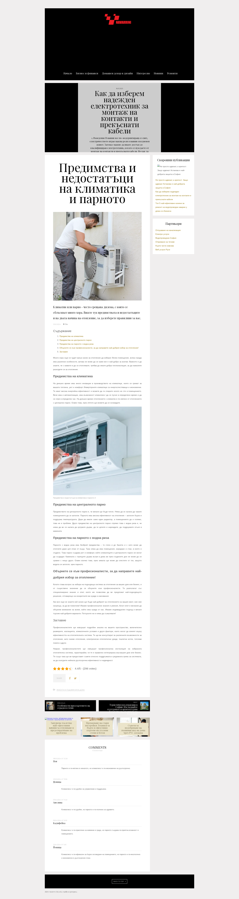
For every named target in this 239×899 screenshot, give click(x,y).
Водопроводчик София (165, 238)
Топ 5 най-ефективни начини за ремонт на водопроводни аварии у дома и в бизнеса (171, 207)
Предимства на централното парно (75, 340)
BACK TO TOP (118, 881)
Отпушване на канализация (168, 230)
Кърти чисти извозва (164, 246)
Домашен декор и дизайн (117, 73)
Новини (158, 73)
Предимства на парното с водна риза (76, 344)
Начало (67, 73)
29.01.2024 (57, 324)
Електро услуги (162, 234)
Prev (5, 118)
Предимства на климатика (71, 336)
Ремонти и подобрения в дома (71, 690)
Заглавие (63, 352)
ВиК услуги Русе (162, 249)
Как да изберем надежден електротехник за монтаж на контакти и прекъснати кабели (173, 195)
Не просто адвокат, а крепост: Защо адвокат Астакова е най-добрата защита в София (171, 184)
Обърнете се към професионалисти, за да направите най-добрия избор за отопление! (99, 348)
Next (234, 118)
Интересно (143, 73)
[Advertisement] (119, 45)
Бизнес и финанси (87, 73)
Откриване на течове (165, 242)
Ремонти (172, 73)
